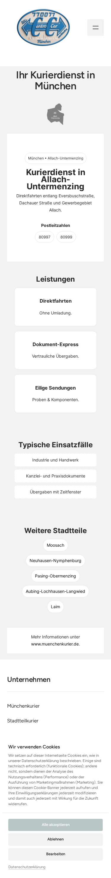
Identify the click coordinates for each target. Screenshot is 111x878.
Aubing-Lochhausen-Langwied (55, 591)
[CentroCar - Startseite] (43, 27)
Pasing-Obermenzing (55, 575)
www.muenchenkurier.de (55, 643)
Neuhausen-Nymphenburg (55, 560)
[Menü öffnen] (95, 27)
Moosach (55, 545)
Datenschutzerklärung (27, 867)
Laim (55, 606)
